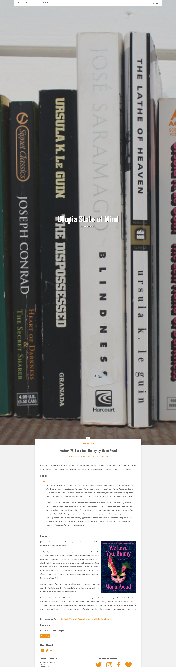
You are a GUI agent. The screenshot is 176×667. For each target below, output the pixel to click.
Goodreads (65, 619)
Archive (61, 3)
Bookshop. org (89, 619)
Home (21, 3)
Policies (53, 3)
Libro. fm (108, 619)
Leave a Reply (45, 636)
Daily (44, 665)
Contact (45, 3)
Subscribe (37, 3)
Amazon (81, 619)
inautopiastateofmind (89, 456)
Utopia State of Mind (88, 218)
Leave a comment (103, 456)
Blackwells (99, 619)
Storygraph (73, 619)
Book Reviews (88, 444)
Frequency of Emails (47, 663)
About (28, 3)
